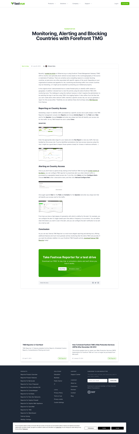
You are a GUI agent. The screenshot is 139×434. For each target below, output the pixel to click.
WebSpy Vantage (26, 419)
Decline (104, 428)
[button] (93, 283)
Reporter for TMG (26, 410)
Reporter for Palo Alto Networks (30, 397)
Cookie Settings (59, 402)
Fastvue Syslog (25, 416)
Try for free (125, 3)
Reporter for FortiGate (27, 394)
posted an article (50, 73)
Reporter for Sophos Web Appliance (32, 403)
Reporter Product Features (29, 377)
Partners (73, 389)
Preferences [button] (25, 429)
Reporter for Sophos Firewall (29, 400)
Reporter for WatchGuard (28, 413)
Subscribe (113, 380)
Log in (116, 3)
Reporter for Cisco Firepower (30, 384)
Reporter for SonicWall (27, 406)
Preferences (91, 428)
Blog (72, 396)
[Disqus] (69, 312)
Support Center (75, 374)
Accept (117, 428)
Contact (73, 393)
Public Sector (58, 381)
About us (73, 383)
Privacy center (58, 399)
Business (56, 377)
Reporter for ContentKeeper (29, 390)
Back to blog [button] (25, 66)
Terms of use (58, 396)
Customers (74, 386)
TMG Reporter (93, 100)
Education (57, 374)
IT (54, 384)
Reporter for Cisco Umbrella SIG (30, 387)
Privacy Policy (58, 393)
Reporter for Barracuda (28, 381)
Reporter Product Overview (29, 374)
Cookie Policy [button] (58, 427)
